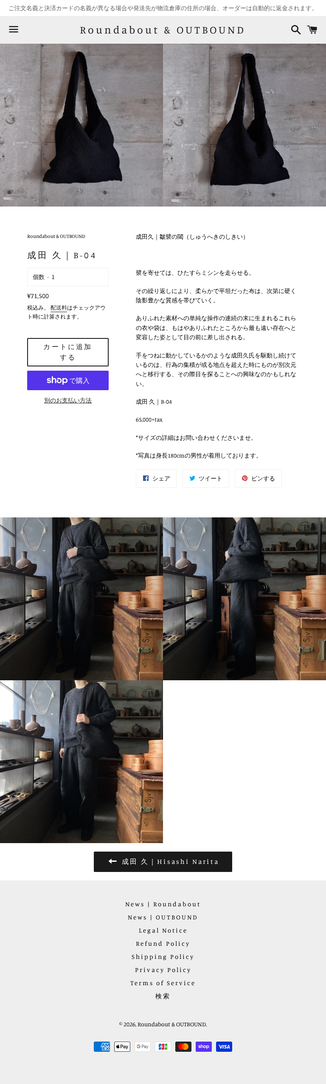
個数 (39, 276)
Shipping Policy (163, 957)
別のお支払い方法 (68, 400)
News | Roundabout (163, 904)
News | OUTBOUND (163, 917)
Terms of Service (163, 983)
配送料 (59, 307)
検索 (163, 996)
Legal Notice (163, 930)
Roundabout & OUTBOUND (163, 29)
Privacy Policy (163, 970)
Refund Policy (163, 943)
